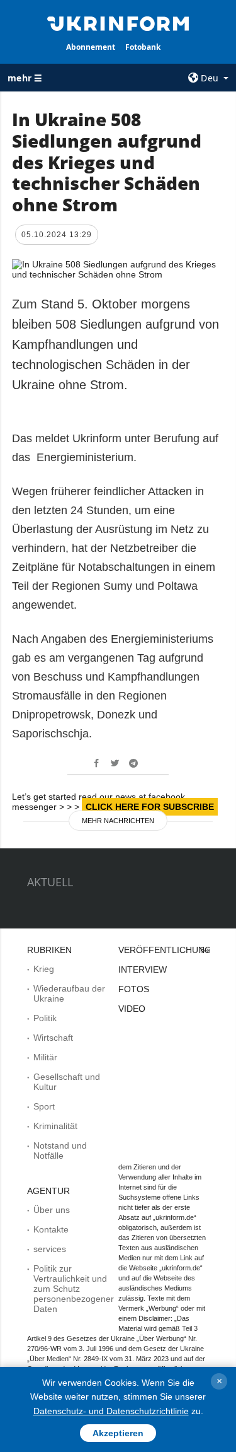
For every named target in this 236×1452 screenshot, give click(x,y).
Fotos (133, 989)
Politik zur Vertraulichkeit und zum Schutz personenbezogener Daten (73, 1288)
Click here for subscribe (150, 807)
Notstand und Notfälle (60, 1150)
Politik (45, 1018)
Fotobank (142, 47)
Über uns (51, 1210)
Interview (142, 969)
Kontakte (51, 1229)
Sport (44, 1106)
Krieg (43, 969)
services (49, 1249)
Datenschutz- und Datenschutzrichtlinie (111, 1411)
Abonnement (90, 47)
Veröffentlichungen (170, 950)
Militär (45, 1057)
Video (131, 1009)
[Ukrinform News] (118, 23)
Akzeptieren (118, 1433)
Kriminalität (55, 1126)
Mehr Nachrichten (118, 820)
